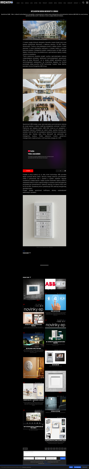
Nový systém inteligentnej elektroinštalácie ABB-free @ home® (33, 427)
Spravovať (85, 467)
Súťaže (35, 2)
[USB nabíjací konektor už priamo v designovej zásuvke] (55, 428)
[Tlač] (57, 449)
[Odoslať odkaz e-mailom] (60, 449)
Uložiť (71, 467)
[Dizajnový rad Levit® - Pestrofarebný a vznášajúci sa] (33, 391)
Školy (65, 2)
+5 (43, 304)
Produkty (45, 2)
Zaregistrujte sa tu (48, 463)
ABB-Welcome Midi (55, 365)
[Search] (83, 2)
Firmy (40, 2)
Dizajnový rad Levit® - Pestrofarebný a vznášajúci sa (33, 401)
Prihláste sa (45, 461)
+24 (65, 350)
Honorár (50, 2)
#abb (24, 251)
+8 (43, 410)
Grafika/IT (76, 2)
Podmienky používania (26, 467)
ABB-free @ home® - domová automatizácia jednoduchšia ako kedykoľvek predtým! (33, 429)
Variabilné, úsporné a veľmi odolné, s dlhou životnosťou (55, 412)
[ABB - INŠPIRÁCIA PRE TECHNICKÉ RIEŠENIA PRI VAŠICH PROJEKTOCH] (55, 331)
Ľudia (31, 2)
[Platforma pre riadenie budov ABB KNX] (44, 220)
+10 (65, 396)
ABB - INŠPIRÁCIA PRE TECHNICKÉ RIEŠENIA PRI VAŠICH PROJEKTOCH (55, 342)
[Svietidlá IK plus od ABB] (55, 403)
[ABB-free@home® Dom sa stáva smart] (33, 341)
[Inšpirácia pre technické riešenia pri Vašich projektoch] (33, 314)
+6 (65, 320)
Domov (18, 2)
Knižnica (60, 2)
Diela (22, 2)
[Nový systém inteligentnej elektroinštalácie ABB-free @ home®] (33, 418)
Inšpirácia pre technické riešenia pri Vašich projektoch (33, 325)
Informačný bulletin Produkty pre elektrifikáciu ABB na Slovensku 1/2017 (55, 345)
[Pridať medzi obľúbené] (62, 449)
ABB (48, 289)
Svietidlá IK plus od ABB (55, 411)
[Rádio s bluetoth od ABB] (55, 302)
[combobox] (83, 2)
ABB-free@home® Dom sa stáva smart (33, 348)
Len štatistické (77, 467)
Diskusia (27, 2)
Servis (55, 2)
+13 (65, 293)
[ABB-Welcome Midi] (55, 357)
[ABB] (50, 284)
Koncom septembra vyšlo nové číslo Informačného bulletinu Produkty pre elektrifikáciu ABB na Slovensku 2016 (33, 327)
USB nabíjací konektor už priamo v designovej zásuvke (55, 440)
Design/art (70, 2)
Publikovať (63, 458)
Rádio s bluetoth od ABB (55, 311)
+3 (65, 417)
